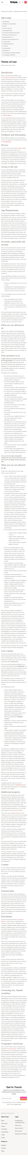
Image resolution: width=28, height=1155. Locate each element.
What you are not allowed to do (11, 39)
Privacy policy (18, 1131)
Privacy (5, 26)
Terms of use (18, 1125)
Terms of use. (17, 1104)
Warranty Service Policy (7, 11)
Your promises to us (8, 37)
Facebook (3, 1148)
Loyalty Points (4, 1132)
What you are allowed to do (10, 35)
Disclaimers (6, 50)
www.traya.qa (6, 77)
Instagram (3, 1145)
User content (7, 41)
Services (3, 1126)
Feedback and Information (9, 23)
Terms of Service (7, 115)
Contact (3, 1137)
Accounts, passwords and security (11, 32)
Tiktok (2, 1151)
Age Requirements (7, 30)
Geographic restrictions (9, 54)
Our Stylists (4, 1129)
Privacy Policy (18, 148)
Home (2, 1120)
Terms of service (19, 1128)
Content (6, 46)
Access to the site (7, 28)
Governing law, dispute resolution (12, 52)
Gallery (3, 1134)
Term (20, 919)
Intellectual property (9, 43)
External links (7, 48)
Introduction (6, 21)
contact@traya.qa (6, 141)
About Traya (4, 1123)
